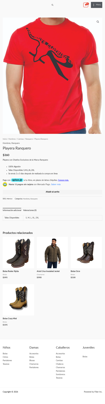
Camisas (20, 139)
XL (33, 218)
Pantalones (7, 361)
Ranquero (29, 139)
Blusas (32, 361)
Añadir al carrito (52, 192)
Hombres (12, 139)
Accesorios (33, 354)
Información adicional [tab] (12, 210)
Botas (5, 354)
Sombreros (60, 375)
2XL (37, 218)
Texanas (6, 364)
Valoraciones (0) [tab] (30, 210)
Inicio (5, 139)
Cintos (5, 357)
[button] (52, 5)
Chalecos (59, 364)
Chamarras (33, 364)
